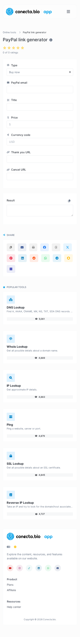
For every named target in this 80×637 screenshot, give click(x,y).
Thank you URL (20, 152)
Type (13, 65)
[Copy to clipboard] (69, 201)
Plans (10, 584)
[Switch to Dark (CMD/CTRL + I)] (15, 546)
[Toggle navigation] (68, 11)
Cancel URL (18, 169)
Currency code (20, 134)
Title (13, 100)
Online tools (9, 32)
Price (14, 117)
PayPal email (18, 82)
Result (11, 200)
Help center (14, 606)
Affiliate (11, 590)
